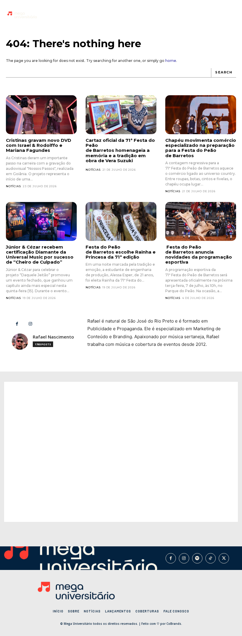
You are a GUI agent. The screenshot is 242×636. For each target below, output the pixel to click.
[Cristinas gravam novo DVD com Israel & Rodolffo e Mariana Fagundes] (41, 114)
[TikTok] (220, 14)
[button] (230, 15)
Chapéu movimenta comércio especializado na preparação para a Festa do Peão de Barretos (200, 147)
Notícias (13, 186)
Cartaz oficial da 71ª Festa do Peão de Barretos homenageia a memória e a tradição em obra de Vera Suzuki (120, 150)
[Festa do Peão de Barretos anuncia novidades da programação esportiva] (200, 221)
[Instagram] (211, 14)
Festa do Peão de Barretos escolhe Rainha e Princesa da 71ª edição (121, 252)
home (170, 60)
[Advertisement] (121, 452)
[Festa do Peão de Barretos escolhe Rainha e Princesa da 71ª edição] (121, 221)
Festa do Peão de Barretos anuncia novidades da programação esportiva (198, 254)
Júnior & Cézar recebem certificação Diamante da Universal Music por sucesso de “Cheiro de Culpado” (39, 254)
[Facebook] (202, 14)
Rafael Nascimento (53, 337)
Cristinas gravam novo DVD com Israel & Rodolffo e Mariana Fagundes (38, 145)
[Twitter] (224, 558)
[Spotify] (197, 558)
